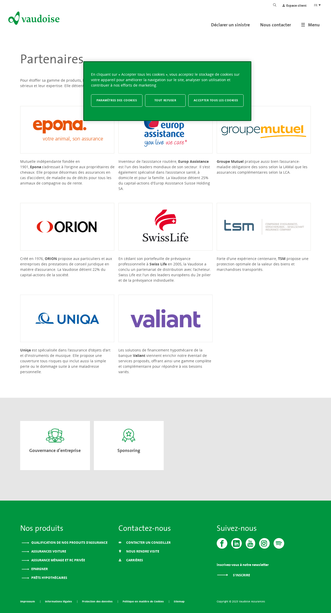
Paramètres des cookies (116, 100)
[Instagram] (264, 543)
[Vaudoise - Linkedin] (236, 543)
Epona (35, 166)
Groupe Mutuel (230, 161)
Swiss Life (158, 264)
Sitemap (179, 601)
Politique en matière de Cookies (143, 601)
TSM (281, 258)
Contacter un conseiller (148, 542)
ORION (51, 258)
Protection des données (97, 601)
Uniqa (25, 350)
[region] (167, 91)
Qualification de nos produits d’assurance (69, 542)
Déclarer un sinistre (230, 24)
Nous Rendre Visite (142, 551)
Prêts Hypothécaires (49, 578)
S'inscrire (241, 575)
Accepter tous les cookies (216, 100)
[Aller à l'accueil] (33, 19)
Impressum (28, 601)
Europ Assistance (193, 161)
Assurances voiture (48, 551)
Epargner (39, 569)
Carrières (134, 560)
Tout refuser (165, 100)
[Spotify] (279, 543)
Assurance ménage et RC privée (58, 560)
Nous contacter (275, 24)
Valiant (139, 355)
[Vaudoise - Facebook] (222, 543)
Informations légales (59, 601)
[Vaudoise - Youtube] (250, 543)
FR (316, 5)
